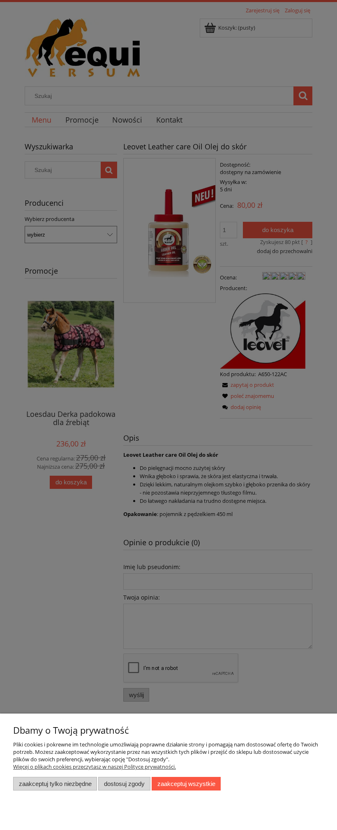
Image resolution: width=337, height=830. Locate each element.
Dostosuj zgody (124, 783)
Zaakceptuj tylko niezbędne (55, 783)
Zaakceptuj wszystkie (186, 783)
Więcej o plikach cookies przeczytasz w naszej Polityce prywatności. (94, 766)
